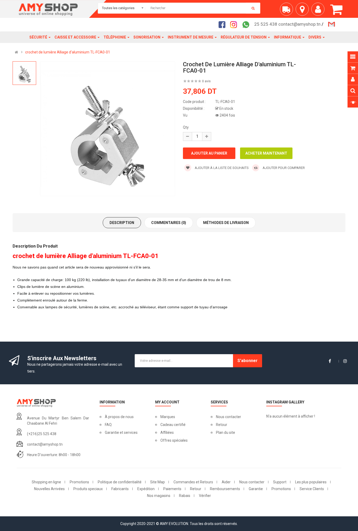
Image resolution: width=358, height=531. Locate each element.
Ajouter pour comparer (283, 168)
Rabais (184, 496)
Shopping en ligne (46, 482)
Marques (167, 417)
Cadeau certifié (173, 425)
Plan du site (225, 432)
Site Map (157, 482)
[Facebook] (223, 24)
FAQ (108, 425)
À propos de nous (119, 417)
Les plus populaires (311, 482)
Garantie (256, 489)
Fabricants (120, 489)
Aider (226, 482)
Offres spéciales (174, 440)
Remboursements (225, 489)
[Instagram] (235, 24)
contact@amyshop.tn (45, 444)
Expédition (146, 489)
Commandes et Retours (193, 482)
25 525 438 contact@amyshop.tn (287, 24)
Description (122, 223)
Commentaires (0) (168, 223)
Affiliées (167, 432)
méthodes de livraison (226, 223)
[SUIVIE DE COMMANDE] (288, 11)
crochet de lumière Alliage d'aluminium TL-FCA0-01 (67, 52)
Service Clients (312, 489)
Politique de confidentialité (120, 482)
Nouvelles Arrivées (49, 489)
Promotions (79, 482)
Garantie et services (121, 432)
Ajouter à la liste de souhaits (221, 168)
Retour (221, 425)
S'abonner (247, 360)
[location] (303, 11)
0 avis (206, 81)
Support (279, 482)
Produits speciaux (88, 489)
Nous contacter (228, 417)
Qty (186, 127)
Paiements (172, 489)
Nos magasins (158, 496)
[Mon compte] (319, 11)
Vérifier (205, 496)
